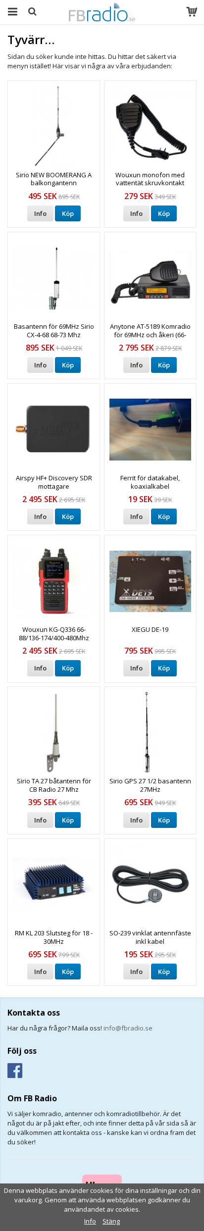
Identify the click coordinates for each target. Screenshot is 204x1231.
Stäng (111, 1221)
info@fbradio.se (128, 1028)
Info (40, 213)
